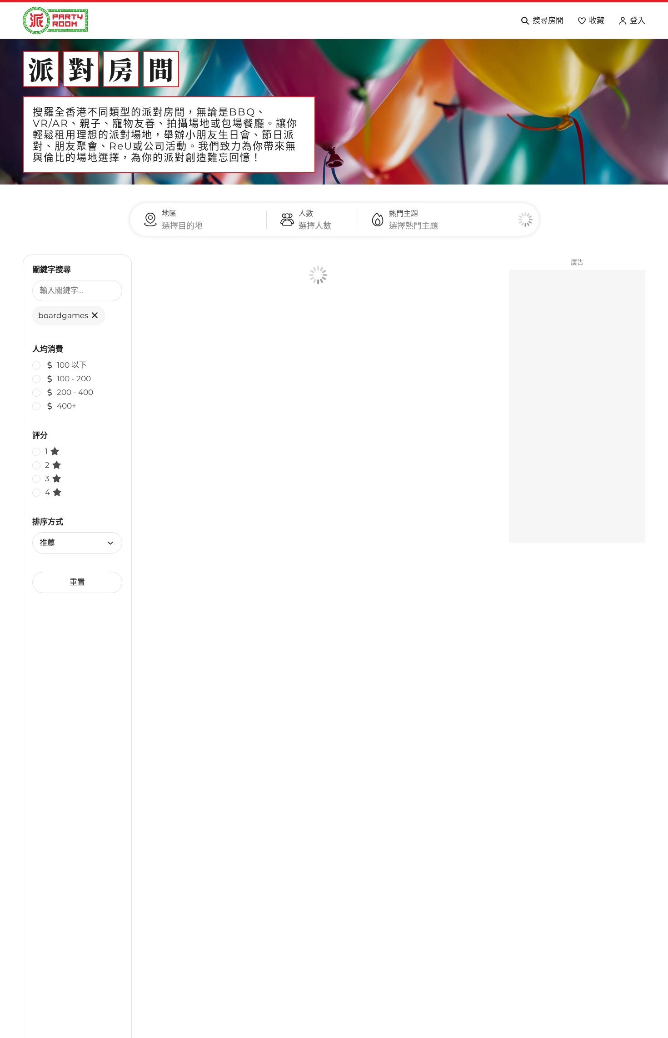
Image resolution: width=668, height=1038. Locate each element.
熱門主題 (403, 213)
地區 (169, 213)
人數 (306, 213)
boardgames (64, 315)
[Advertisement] (577, 406)
